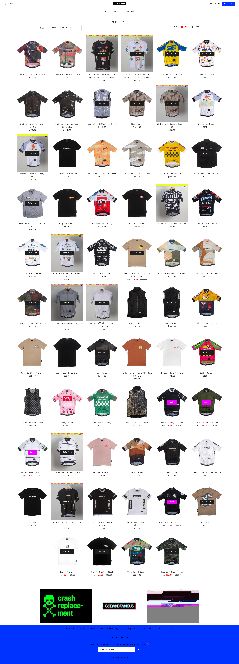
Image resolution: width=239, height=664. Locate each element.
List (197, 27)
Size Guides (146, 629)
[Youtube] (122, 637)
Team (170, 629)
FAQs (93, 629)
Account (209, 4)
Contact (70, 629)
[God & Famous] (119, 4)
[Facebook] (117, 637)
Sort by (44, 28)
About (82, 629)
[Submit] (138, 649)
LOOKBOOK (129, 12)
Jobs (160, 629)
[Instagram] (127, 637)
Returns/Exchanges (110, 629)
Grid (187, 27)
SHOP (115, 12)
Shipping (130, 629)
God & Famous (122, 657)
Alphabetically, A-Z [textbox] (62, 28)
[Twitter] (112, 637)
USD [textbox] (217, 3)
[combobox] (217, 3)
